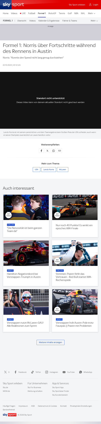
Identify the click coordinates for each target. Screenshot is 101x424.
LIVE (24, 13)
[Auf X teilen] (47, 150)
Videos (14, 13)
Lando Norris (48, 169)
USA (36, 169)
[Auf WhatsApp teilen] (53, 150)
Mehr (90, 13)
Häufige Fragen (9, 406)
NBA (76, 13)
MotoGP (52, 13)
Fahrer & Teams (69, 20)
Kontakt (63, 406)
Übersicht (21, 20)
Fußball (31, 13)
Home (5, 13)
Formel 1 (42, 13)
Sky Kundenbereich (60, 395)
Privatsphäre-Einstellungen (81, 406)
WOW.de (6, 391)
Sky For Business (34, 387)
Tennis (62, 13)
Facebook (22, 372)
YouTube (71, 372)
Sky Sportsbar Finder (60, 391)
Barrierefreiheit (9, 410)
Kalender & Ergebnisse (49, 20)
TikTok (38, 372)
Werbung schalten (35, 391)
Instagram (54, 372)
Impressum (23, 406)
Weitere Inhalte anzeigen (50, 342)
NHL (83, 13)
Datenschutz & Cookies (47, 406)
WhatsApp (88, 372)
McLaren (62, 169)
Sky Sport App (58, 387)
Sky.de (5, 387)
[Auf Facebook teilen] (41, 150)
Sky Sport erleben (77, 4)
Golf (70, 13)
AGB (33, 406)
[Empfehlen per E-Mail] (59, 150)
